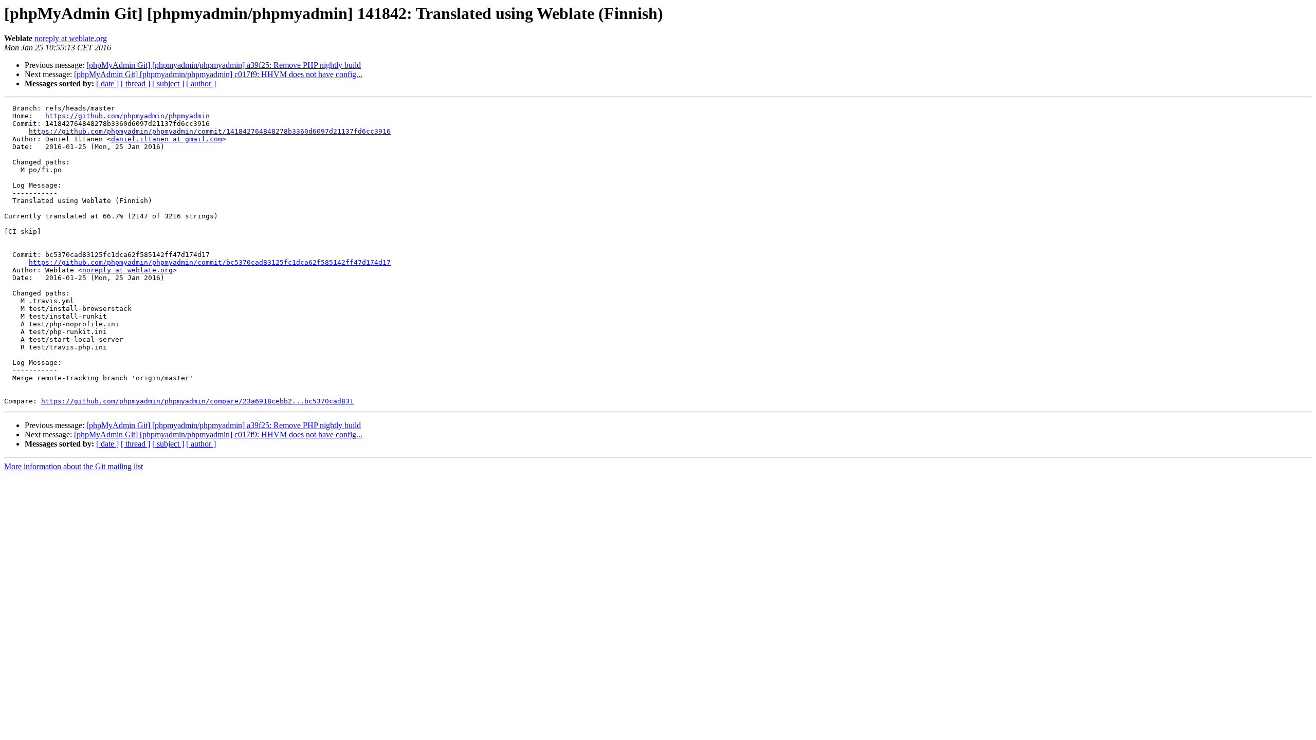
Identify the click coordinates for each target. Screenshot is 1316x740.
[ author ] (201, 83)
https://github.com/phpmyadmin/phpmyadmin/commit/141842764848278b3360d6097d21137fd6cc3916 (210, 131)
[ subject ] (168, 83)
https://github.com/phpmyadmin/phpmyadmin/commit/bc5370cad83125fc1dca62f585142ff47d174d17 (210, 262)
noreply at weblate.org (70, 38)
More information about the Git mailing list (73, 466)
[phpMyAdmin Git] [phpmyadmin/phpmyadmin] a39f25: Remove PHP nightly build (223, 65)
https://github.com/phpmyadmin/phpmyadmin (127, 116)
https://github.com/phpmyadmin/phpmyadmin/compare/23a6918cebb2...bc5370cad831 (197, 401)
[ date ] (107, 83)
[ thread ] (135, 83)
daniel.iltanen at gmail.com (166, 139)
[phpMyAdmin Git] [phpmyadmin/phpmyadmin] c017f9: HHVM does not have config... (218, 74)
